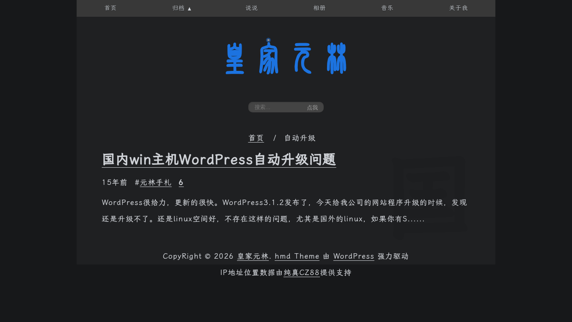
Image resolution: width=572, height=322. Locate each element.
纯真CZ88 (301, 272)
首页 (256, 138)
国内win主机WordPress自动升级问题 (219, 159)
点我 (312, 107)
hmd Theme (297, 256)
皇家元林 (286, 58)
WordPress (353, 256)
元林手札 (156, 182)
